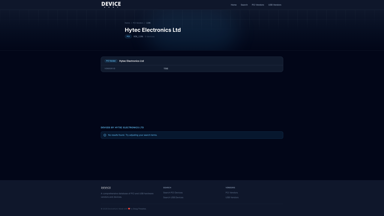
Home (234, 4)
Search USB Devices (173, 197)
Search (244, 4)
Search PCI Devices (173, 192)
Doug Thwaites (139, 209)
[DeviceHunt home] (111, 4)
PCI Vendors (258, 4)
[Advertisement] (192, 99)
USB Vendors (274, 4)
